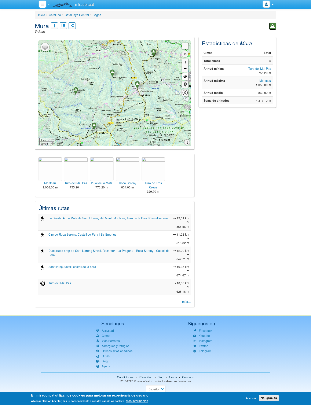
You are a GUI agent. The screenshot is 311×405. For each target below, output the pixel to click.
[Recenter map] (185, 76)
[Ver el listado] (63, 25)
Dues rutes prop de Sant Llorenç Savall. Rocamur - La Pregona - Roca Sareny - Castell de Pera (108, 252)
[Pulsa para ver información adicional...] (54, 25)
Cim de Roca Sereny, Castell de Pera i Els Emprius (82, 234)
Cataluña (55, 15)
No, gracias (269, 398)
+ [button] (185, 62)
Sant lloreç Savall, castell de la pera (72, 267)
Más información (137, 401)
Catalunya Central (77, 15)
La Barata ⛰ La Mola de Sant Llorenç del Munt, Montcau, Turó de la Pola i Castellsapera (108, 218)
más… (186, 301)
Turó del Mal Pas (59, 283)
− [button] (185, 68)
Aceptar (251, 398)
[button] (185, 84)
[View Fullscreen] (185, 46)
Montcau (265, 80)
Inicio (41, 15)
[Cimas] (272, 26)
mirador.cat (143, 381)
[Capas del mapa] (45, 47)
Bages (97, 15)
